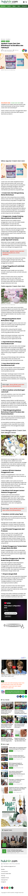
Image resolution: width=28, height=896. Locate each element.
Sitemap (3, 875)
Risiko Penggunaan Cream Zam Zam (11, 685)
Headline (3, 41)
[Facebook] (18, 696)
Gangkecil (3, 882)
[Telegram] (23, 696)
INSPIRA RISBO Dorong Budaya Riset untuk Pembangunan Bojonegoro (6, 712)
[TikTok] (12, 888)
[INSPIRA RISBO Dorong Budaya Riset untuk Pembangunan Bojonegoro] (7, 705)
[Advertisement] (14, 23)
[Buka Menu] (24, 2)
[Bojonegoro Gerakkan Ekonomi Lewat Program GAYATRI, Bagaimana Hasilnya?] (7, 733)
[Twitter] (20, 696)
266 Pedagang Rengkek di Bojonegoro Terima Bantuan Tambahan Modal (7, 726)
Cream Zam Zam (15, 103)
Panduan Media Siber (6, 873)
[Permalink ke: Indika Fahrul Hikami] (2, 50)
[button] (26, 2)
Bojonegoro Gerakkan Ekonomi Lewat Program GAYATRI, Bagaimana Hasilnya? (7, 740)
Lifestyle (7, 41)
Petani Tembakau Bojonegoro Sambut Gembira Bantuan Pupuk (21, 712)
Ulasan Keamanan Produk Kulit (11, 687)
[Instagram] (5, 888)
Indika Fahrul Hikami (8, 50)
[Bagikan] (26, 50)
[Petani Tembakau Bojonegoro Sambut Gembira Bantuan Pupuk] (21, 705)
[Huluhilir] (9, 2)
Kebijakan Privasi (5, 877)
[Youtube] (7, 888)
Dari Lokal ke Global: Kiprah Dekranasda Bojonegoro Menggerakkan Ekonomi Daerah (20, 726)
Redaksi (3, 869)
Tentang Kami (4, 871)
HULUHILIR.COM (5, 103)
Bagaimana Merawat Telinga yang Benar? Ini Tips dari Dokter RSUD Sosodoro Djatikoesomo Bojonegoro (21, 740)
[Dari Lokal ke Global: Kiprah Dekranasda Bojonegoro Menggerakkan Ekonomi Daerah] (21, 719)
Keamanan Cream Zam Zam (11, 684)
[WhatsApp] (26, 696)
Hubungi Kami (4, 879)
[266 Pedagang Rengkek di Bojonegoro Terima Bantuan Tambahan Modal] (7, 719)
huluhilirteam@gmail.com (9, 866)
